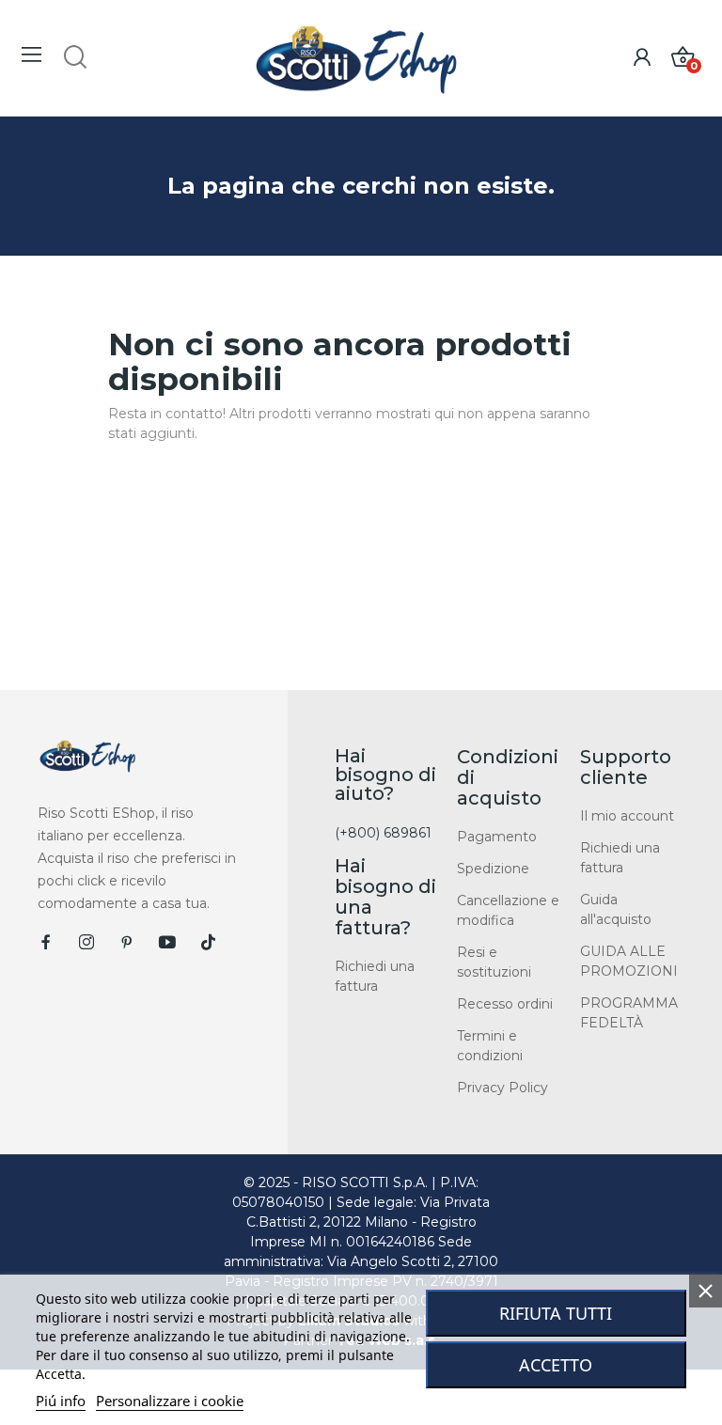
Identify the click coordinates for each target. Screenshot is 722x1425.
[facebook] (46, 942)
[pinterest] (126, 942)
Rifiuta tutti (555, 1313)
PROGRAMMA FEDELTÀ (629, 1012)
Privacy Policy (502, 1087)
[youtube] (167, 942)
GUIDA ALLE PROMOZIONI (629, 961)
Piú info (61, 1400)
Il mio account (627, 815)
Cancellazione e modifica (508, 910)
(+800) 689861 (383, 832)
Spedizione (493, 868)
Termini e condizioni (490, 1045)
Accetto (555, 1365)
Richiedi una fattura (375, 976)
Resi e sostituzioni (494, 962)
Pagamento (497, 836)
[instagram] (86, 942)
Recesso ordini (505, 1003)
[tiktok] (207, 942)
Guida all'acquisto (615, 909)
